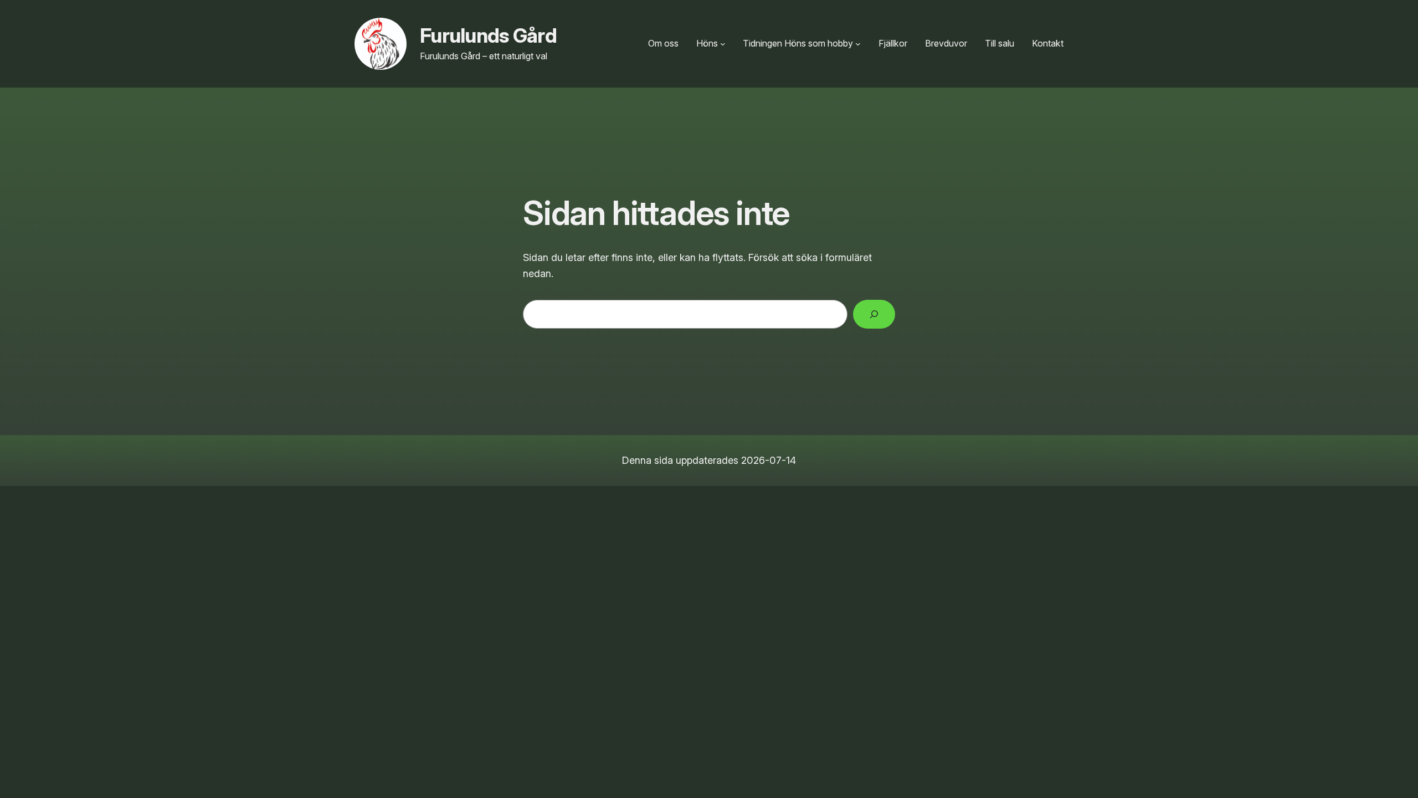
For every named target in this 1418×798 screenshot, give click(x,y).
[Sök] (874, 314)
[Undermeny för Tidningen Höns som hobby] (858, 44)
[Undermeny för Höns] (723, 44)
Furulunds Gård (488, 35)
